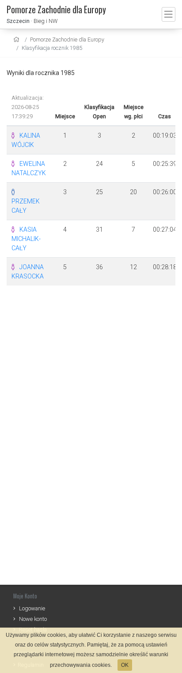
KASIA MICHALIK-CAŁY (26, 239)
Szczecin (18, 21)
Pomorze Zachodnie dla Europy (67, 39)
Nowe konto (33, 619)
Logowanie (32, 608)
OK (125, 665)
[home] (17, 39)
